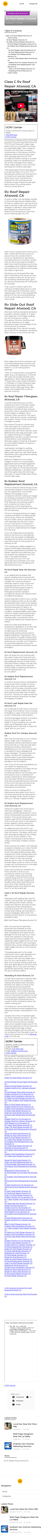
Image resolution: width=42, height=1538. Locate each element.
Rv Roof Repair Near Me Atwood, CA (22, 50)
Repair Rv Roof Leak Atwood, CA (17, 1133)
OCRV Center (12, 38)
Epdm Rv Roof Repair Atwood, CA (18, 1078)
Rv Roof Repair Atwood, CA (17, 40)
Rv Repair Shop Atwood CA (18, 13)
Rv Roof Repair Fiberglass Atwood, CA (22, 44)
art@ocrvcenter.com (19, 1051)
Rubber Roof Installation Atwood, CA (19, 1096)
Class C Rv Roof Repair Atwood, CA (19, 36)
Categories (33, 4)
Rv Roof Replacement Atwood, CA (21, 52)
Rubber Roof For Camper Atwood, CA (23, 62)
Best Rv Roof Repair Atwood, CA (17, 1105)
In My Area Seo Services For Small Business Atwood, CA (18, 1289)
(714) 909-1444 (11, 135)
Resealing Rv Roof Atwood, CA (20, 71)
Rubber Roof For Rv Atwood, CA (17, 1119)
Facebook (20, 1397)
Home (22, 4)
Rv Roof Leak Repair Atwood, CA (17, 1111)
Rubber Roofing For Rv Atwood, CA (18, 1094)
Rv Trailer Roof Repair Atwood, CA (18, 1125)
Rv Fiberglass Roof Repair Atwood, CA (19, 1204)
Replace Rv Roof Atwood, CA (16, 1148)
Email (18, 1404)
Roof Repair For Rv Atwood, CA (17, 1123)
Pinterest (19, 1401)
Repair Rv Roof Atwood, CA (15, 1206)
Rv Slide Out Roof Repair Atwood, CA (20, 42)
